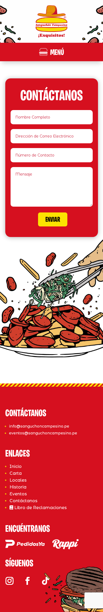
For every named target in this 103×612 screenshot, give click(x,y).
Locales (18, 480)
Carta (16, 473)
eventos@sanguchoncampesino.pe (43, 433)
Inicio (16, 466)
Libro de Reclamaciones (40, 507)
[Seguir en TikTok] (45, 581)
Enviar (52, 220)
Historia (18, 487)
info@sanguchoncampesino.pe (39, 426)
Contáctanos (24, 500)
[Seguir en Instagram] (9, 581)
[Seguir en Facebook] (27, 581)
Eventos (18, 493)
